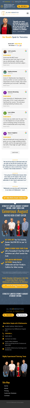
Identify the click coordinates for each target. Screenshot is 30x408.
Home (6, 386)
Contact (7, 396)
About (6, 388)
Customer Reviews (10, 393)
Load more (15, 152)
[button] (27, 13)
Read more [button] (6, 65)
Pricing (6, 391)
